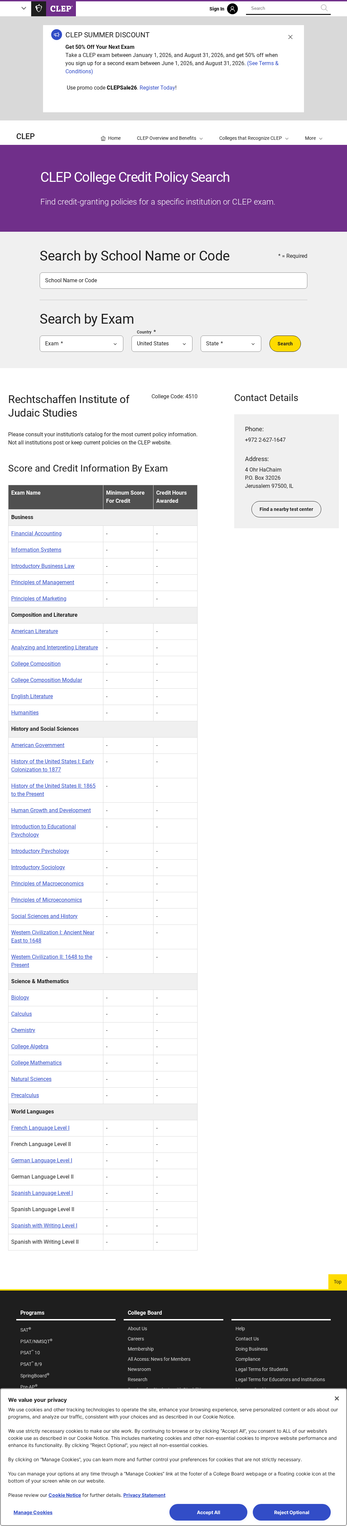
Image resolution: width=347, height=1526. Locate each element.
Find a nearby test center (286, 509)
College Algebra (29, 1046)
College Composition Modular (46, 680)
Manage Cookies (33, 1512)
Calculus (21, 1014)
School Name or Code (71, 280)
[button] (314, 132)
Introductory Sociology (38, 867)
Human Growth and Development (51, 810)
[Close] (336, 1398)
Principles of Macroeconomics (47, 883)
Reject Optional (291, 1512)
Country (144, 332)
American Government (37, 745)
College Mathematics (36, 1063)
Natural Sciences (31, 1079)
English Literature (32, 696)
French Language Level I (40, 1128)
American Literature (34, 631)
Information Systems (36, 550)
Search (285, 343)
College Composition (36, 664)
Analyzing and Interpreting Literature (54, 647)
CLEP (25, 136)
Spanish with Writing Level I (44, 1225)
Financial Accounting (36, 533)
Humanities (25, 712)
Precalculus (25, 1095)
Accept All (208, 1512)
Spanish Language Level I (42, 1193)
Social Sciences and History (44, 916)
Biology (20, 997)
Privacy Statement (144, 1495)
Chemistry (23, 1030)
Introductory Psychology (40, 851)
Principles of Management (42, 582)
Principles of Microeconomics (46, 900)
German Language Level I (41, 1160)
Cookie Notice (64, 1495)
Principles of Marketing (38, 598)
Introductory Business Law (43, 566)
